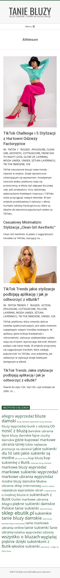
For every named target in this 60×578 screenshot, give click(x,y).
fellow (42, 309)
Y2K (28, 164)
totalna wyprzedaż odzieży (34, 532)
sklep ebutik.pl (18, 513)
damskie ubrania (40, 431)
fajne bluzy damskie (17, 435)
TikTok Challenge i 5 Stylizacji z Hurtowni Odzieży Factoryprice (29, 138)
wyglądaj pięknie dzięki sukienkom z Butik (29, 541)
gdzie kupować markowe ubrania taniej (29, 442)
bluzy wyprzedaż (14, 426)
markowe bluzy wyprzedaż (24, 467)
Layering (42, 156)
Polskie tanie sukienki (20, 508)
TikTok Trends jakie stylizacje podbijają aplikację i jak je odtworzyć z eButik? (29, 294)
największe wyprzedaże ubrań (22, 490)
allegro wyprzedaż (18, 416)
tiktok (12, 149)
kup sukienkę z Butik (26, 460)
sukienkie (43, 513)
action (45, 305)
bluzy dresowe (46, 421)
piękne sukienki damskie (34, 503)
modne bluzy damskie (19, 481)
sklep (30, 189)
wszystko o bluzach (21, 537)
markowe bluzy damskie (40, 463)
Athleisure (38, 149)
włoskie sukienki (26, 546)
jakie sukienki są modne (26, 455)
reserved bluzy (46, 509)
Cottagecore (31, 153)
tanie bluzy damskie (22, 518)
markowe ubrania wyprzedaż (27, 476)
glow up (29, 156)
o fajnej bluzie (50, 490)
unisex (45, 316)
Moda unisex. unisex (16, 160)
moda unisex (24, 312)
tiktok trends (17, 305)
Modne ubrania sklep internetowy (24, 483)
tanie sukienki (36, 527)
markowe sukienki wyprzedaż (30, 471)
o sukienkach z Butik (27, 497)
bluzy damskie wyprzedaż (28, 422)
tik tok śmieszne (14, 164)
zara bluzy (44, 547)
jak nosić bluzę (21, 458)
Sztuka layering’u (43, 160)
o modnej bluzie (14, 495)
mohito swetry (48, 486)
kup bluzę (35, 458)
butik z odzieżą (38, 426)
